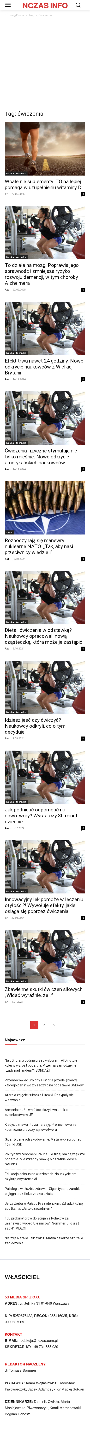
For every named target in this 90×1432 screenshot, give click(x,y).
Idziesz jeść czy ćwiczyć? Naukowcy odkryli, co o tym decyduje (35, 726)
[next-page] (54, 1025)
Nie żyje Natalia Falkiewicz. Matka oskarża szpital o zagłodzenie (44, 1240)
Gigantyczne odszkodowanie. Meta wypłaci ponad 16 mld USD (43, 1141)
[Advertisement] (45, 65)
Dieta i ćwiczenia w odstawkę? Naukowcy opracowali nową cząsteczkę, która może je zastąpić (43, 636)
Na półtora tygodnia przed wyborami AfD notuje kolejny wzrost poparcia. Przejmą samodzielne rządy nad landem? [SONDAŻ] (41, 1065)
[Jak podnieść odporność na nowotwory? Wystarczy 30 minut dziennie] (45, 777)
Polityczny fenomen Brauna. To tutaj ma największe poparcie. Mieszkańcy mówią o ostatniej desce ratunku (45, 1159)
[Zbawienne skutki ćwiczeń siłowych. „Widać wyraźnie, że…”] (45, 956)
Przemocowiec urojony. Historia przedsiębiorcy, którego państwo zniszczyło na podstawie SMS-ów (44, 1082)
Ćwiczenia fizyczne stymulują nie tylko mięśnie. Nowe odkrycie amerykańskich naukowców (41, 457)
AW (7, 289)
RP (6, 194)
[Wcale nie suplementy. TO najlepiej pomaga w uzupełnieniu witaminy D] (45, 148)
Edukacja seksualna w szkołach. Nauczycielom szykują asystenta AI (41, 1176)
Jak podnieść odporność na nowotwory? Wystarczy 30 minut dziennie (41, 816)
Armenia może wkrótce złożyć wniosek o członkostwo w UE (36, 1112)
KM (7, 558)
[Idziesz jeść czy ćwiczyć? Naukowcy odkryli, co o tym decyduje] (45, 687)
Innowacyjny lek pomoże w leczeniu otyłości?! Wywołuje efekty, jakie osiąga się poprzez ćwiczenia (44, 905)
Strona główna (14, 15)
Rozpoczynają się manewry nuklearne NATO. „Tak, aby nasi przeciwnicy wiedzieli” (39, 546)
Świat (9, 532)
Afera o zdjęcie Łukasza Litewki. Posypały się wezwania (39, 1097)
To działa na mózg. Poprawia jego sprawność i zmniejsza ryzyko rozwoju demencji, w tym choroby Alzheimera (42, 274)
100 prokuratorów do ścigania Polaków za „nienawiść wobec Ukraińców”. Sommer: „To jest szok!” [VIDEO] (42, 1223)
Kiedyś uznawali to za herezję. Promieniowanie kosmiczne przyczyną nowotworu (40, 1127)
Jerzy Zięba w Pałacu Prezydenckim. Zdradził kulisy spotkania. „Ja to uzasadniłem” (44, 1206)
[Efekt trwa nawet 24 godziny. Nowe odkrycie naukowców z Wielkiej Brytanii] (45, 328)
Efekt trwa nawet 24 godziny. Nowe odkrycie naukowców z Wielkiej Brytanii (44, 367)
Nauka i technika (16, 173)
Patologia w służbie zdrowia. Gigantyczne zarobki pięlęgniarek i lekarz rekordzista (42, 1191)
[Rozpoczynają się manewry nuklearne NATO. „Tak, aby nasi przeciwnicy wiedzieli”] (45, 507)
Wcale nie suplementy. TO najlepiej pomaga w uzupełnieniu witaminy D (43, 184)
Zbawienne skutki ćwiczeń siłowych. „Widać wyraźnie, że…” (44, 992)
